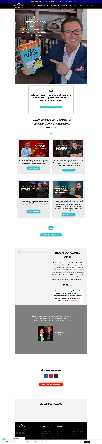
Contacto (75, 5)
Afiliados (82, 5)
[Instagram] (56, 376)
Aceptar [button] (87, 442)
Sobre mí (49, 5)
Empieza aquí (41, 5)
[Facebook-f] (17, 433)
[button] (92, 5)
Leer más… (74, 300)
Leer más (93, 442)
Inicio (35, 5)
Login (87, 5)
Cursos (55, 5)
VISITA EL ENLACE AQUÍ (70, 1)
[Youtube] (51, 376)
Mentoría (63, 5)
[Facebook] (46, 376)
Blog (69, 5)
